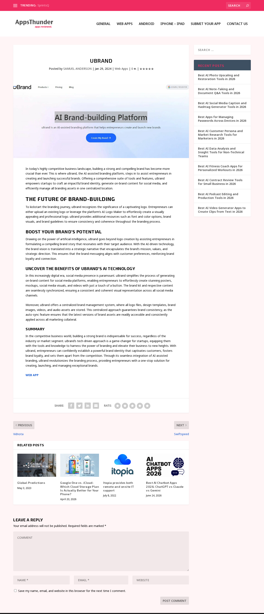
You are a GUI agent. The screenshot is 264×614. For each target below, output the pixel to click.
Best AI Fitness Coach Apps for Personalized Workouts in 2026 (220, 168)
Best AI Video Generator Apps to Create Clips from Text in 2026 (222, 210)
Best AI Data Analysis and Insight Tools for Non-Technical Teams (221, 152)
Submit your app (206, 24)
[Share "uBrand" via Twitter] (79, 405)
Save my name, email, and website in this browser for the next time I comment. (72, 591)
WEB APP (32, 375)
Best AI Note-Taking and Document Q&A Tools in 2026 (219, 91)
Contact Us (237, 24)
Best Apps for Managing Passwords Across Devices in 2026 (222, 119)
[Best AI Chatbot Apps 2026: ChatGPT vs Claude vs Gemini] (165, 465)
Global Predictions (31, 482)
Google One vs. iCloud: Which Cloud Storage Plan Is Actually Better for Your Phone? (79, 488)
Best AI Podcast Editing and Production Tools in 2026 (218, 196)
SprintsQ (43, 5)
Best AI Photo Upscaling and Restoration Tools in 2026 (218, 77)
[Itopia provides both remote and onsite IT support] (122, 465)
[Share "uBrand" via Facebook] (71, 405)
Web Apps (125, 24)
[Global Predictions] (36, 465)
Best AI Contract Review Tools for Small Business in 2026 (220, 182)
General (103, 24)
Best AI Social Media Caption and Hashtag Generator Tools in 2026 (222, 105)
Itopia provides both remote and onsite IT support (118, 486)
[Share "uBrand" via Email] (96, 405)
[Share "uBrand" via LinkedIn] (88, 405)
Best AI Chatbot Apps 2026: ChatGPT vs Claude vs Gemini (165, 486)
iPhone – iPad (172, 24)
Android (146, 24)
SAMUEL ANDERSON (77, 69)
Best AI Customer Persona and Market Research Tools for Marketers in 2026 (220, 134)
